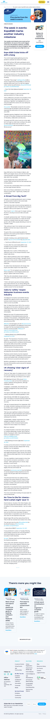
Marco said (7, 270)
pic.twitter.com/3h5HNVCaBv (11, 86)
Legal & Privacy (41, 672)
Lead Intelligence (30, 673)
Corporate (17, 685)
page (35, 653)
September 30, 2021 (21, 528)
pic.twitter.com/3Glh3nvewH (11, 332)
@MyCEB (6, 323)
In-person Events (19, 664)
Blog (5, 7)
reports (13, 211)
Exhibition (17, 693)
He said (6, 538)
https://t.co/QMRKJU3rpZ (10, 436)
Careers (39, 670)
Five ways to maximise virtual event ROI (24, 604)
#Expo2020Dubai (8, 125)
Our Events (40, 668)
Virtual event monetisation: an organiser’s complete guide (39, 607)
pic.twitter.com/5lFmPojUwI (11, 438)
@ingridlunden (26, 239)
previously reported (16, 470)
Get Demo (42, 2)
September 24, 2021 (9, 336)
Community (18, 697)
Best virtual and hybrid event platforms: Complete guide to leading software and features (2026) (10, 611)
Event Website (29, 671)
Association (18, 683)
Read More (8, 630)
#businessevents (26, 323)
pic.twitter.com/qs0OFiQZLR (11, 525)
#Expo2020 (24, 85)
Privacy (44, 713)
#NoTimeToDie (20, 524)
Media (16, 687)
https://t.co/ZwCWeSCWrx (11, 330)
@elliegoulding (21, 80)
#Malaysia (20, 328)
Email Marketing (30, 687)
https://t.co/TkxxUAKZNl (14, 239)
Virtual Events (9, 7)
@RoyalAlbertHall (23, 522)
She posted (7, 107)
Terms (40, 713)
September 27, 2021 (26, 242)
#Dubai (29, 85)
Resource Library (41, 666)
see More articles (25, 639)
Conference (18, 695)
